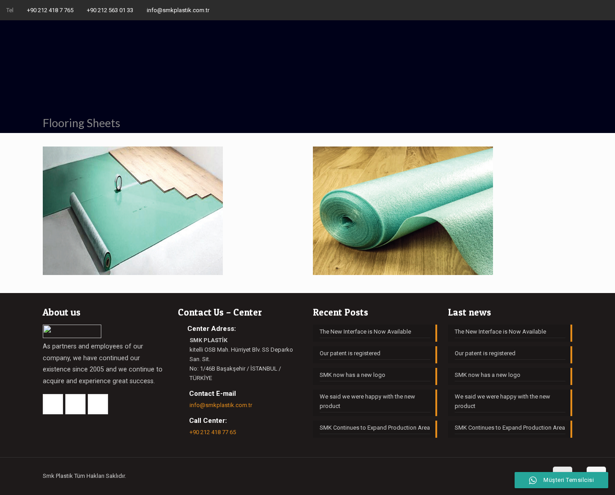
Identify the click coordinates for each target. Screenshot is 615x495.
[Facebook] (579, 10)
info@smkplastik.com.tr (178, 10)
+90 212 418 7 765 (50, 10)
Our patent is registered (350, 353)
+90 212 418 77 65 (213, 432)
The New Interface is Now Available (365, 331)
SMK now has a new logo (352, 374)
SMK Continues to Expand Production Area (375, 427)
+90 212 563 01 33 (110, 10)
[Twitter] (592, 10)
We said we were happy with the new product (367, 401)
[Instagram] (604, 10)
